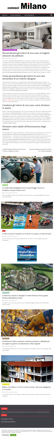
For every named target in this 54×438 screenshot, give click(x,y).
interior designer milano (9, 100)
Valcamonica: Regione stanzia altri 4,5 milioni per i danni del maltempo (40, 150)
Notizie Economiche (15, 15)
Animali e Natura (6, 338)
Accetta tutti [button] (13, 435)
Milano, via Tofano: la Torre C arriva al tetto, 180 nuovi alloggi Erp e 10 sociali (26, 388)
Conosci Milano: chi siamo (7, 419)
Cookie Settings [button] (5, 435)
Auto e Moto (5, 185)
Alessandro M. (13, 346)
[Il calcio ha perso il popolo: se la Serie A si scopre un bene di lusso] (27, 215)
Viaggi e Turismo (6, 292)
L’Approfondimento (29, 15)
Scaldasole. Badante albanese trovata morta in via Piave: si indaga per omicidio (14, 150)
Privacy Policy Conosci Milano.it (8, 421)
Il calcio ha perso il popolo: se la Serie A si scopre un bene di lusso (26, 234)
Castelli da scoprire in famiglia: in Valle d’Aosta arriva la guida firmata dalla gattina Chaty (25, 296)
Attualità (4, 15)
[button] (7, 15)
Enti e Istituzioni (6, 384)
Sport (4, 230)
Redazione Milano (13, 58)
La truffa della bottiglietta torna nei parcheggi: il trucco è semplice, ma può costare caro (23, 189)
